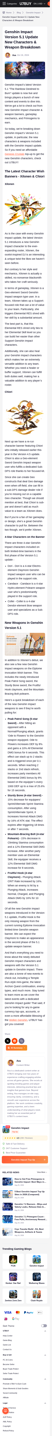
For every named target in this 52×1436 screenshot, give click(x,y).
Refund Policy (8, 1431)
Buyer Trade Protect (10, 1369)
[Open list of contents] (5, 1411)
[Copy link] (21, 1041)
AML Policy (7, 1422)
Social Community (10, 1393)
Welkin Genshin (18, 1020)
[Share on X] (8, 1041)
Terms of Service (9, 1408)
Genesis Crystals (14, 154)
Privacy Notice (8, 1412)
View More (41, 1172)
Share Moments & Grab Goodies (15, 1389)
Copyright (7, 1426)
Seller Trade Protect (10, 1373)
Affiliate (6, 1398)
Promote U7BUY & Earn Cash (14, 1384)
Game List (7, 1345)
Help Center (7, 1336)
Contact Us (7, 1350)
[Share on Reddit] (14, 1041)
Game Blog (7, 1340)
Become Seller (8, 1364)
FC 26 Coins (8, 1360)
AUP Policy (7, 1417)
